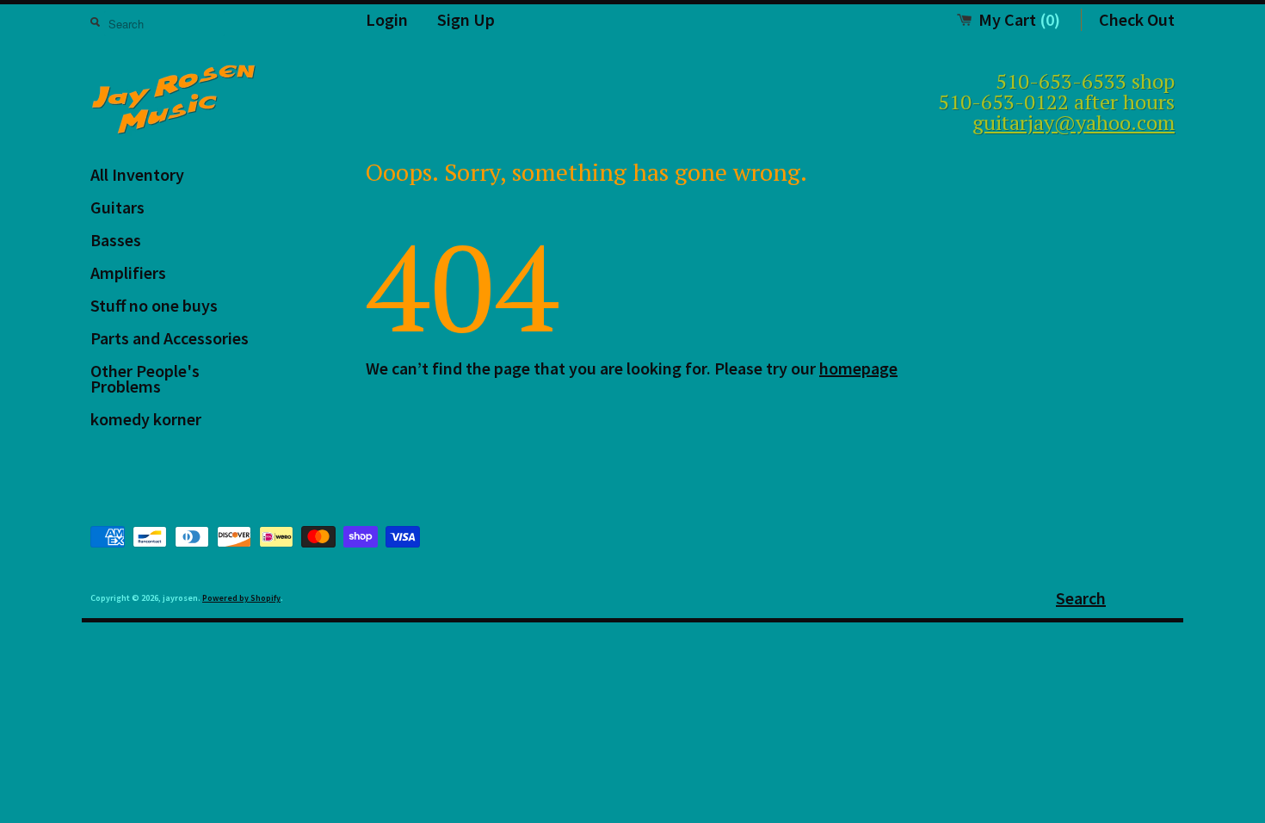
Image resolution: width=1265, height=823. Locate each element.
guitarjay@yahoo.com (1073, 122)
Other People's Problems (145, 378)
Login (387, 19)
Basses (115, 240)
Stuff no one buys (154, 305)
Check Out (1137, 19)
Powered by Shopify (241, 597)
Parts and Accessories (169, 338)
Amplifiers (128, 272)
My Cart (1019, 19)
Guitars (117, 207)
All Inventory (137, 174)
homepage (858, 368)
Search (1081, 598)
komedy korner (145, 419)
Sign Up (466, 19)
